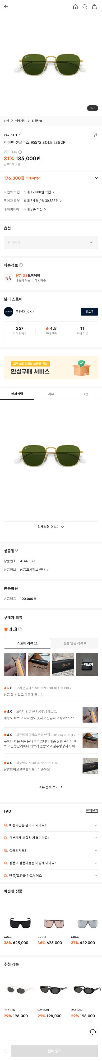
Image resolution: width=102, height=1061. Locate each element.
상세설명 (17, 394)
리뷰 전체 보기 (49, 787)
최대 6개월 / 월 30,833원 (41, 201)
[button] (51, 178)
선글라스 (37, 120)
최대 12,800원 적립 (37, 192)
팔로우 (89, 311)
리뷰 (51, 394)
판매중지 (55, 1051)
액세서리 (20, 120)
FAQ (85, 394)
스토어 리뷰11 (27, 643)
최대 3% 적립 (33, 209)
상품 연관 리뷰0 (74, 643)
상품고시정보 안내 (32, 570)
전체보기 (92, 811)
